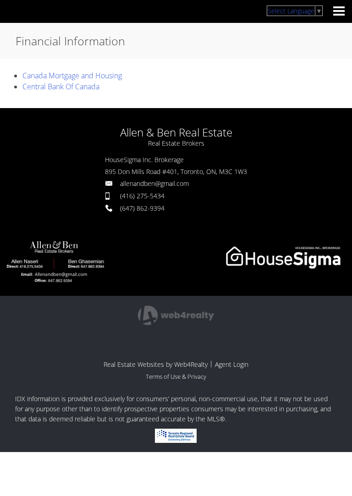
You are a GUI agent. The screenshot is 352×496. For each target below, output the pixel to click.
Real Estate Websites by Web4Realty (156, 364)
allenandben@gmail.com (154, 183)
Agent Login (231, 364)
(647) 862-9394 (142, 208)
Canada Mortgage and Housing (72, 76)
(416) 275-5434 (142, 195)
